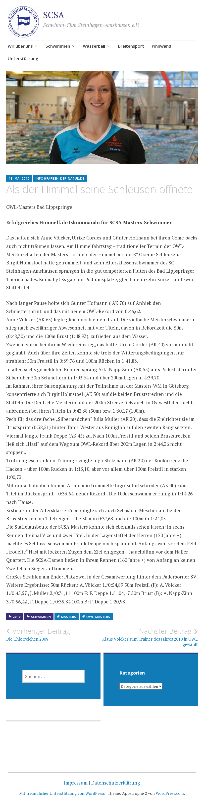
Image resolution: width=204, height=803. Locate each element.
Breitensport (131, 46)
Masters (68, 617)
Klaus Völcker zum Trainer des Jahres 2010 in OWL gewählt (150, 637)
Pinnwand (161, 46)
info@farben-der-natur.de (60, 178)
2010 (17, 617)
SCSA (53, 15)
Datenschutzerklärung (115, 783)
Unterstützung (23, 58)
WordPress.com (170, 793)
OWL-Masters (98, 617)
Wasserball (94, 46)
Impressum (76, 783)
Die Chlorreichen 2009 (38, 634)
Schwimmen (58, 46)
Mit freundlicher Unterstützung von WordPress (62, 793)
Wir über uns (20, 46)
